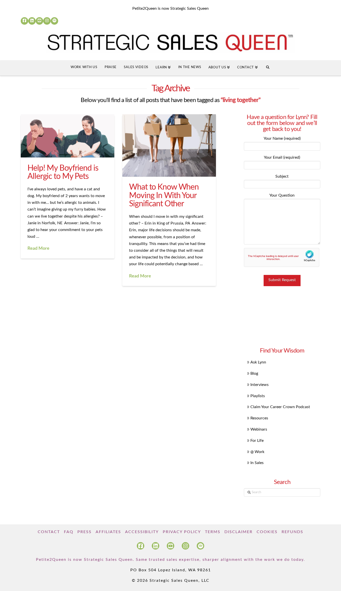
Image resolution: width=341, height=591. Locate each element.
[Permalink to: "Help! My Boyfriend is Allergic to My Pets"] (67, 135)
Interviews (259, 385)
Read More (38, 248)
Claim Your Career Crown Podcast (280, 407)
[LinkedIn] (32, 21)
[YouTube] (39, 21)
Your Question (282, 195)
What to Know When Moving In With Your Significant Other (164, 195)
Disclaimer (238, 532)
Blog (254, 373)
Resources (259, 418)
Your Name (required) (282, 138)
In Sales (257, 463)
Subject (282, 176)
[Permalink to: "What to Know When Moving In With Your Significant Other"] (169, 145)
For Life (257, 441)
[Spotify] (54, 21)
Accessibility (142, 532)
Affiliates (108, 532)
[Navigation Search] (267, 68)
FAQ (68, 532)
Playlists (257, 396)
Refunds (292, 532)
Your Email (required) (282, 157)
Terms (212, 532)
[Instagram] (47, 21)
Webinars (258, 429)
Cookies (267, 532)
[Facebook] (24, 21)
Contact (49, 532)
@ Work (257, 452)
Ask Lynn (258, 362)
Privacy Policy (182, 532)
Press (84, 532)
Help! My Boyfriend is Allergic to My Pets (62, 172)
